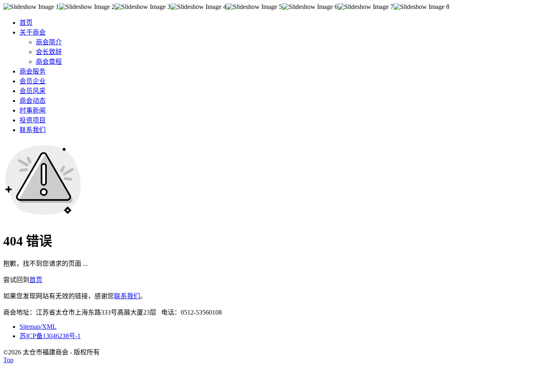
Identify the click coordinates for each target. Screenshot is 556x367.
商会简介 (49, 42)
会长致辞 (49, 51)
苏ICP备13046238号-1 (50, 335)
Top (8, 359)
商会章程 (49, 61)
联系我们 (127, 296)
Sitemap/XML (38, 326)
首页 (35, 279)
